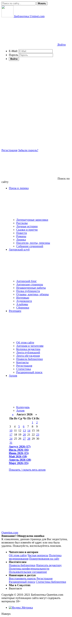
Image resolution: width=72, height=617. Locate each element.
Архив (20, 410)
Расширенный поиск (29, 372)
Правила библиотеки (29, 359)
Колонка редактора (28, 349)
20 (24, 434)
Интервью (22, 297)
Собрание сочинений (29, 246)
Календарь (23, 407)
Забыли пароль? (28, 150)
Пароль (13, 54)
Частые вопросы (38, 555)
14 (28, 430)
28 (28, 438)
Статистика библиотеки (51, 581)
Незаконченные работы (31, 287)
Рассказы (22, 223)
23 (37, 434)
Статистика (23, 369)
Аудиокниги (24, 301)
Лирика (21, 239)
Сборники (22, 307)
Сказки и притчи (27, 229)
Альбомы (22, 304)
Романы (21, 236)
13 (24, 430)
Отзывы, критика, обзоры (32, 294)
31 (10, 442)
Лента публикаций (28, 352)
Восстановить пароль (22, 578)
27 (24, 438)
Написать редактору (49, 565)
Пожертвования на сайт (44, 558)
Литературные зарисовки (32, 219)
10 (10, 430)
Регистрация (9, 150)
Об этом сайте (25, 342)
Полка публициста (28, 291)
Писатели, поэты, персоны (33, 242)
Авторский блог (26, 281)
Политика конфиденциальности (29, 568)
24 (10, 438)
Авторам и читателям (29, 345)
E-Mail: (13, 51)
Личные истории (27, 226)
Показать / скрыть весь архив (27, 469)
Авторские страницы (29, 284)
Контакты (22, 362)
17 (10, 434)
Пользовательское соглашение (28, 571)
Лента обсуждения (28, 355)
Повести (21, 233)
